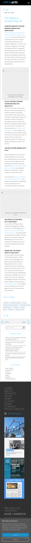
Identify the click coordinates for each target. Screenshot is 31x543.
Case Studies (9, 368)
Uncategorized (10, 379)
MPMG (12, 297)
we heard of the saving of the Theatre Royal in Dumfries (15, 230)
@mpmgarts (14, 413)
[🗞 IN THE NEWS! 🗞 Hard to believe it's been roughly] (14, 489)
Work (8, 396)
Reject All (15, 539)
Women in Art (19, 309)
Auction (6, 303)
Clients (7, 372)
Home (8, 388)
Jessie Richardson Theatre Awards (14, 304)
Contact (10, 406)
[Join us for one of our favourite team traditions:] (14, 427)
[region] (15, 530)
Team (7, 398)
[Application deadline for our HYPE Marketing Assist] (14, 468)
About (8, 390)
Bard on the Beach (15, 303)
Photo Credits (14, 409)
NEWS (8, 403)
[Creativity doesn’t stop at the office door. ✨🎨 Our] (14, 448)
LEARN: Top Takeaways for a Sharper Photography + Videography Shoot (14, 348)
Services (10, 393)
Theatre (16, 307)
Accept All (15, 535)
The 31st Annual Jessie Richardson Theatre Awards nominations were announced (15, 35)
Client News (9, 370)
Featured (8, 373)
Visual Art (10, 309)
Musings (8, 377)
